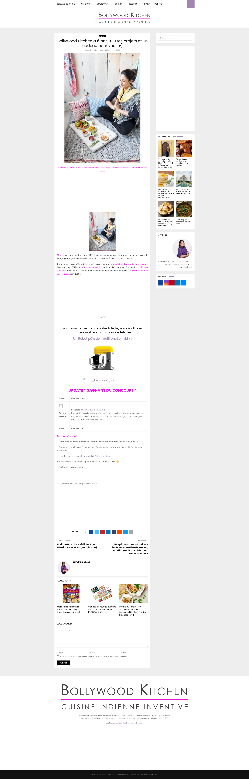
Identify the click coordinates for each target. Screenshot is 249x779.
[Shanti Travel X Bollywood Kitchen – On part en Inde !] (184, 179)
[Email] (184, 3)
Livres (147, 4)
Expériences (102, 4)
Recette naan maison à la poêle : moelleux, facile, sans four (166, 222)
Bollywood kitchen (66, 4)
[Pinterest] (178, 3)
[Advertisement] (102, 193)
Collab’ (118, 4)
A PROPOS (85, 4)
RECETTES (133, 4)
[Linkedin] (181, 3)
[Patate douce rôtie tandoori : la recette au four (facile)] (184, 148)
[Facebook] (172, 3)
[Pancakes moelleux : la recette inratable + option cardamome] (166, 179)
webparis (154, 774)
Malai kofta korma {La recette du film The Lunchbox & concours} (68, 609)
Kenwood (87, 456)
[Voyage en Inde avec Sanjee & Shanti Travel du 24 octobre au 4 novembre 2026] (166, 148)
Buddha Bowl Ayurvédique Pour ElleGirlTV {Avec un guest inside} (77, 546)
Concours (102, 36)
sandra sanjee (92, 50)
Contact (158, 4)
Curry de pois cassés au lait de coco (183, 221)
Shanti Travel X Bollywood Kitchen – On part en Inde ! (183, 191)
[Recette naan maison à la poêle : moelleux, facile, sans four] (166, 209)
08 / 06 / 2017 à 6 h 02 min (93, 410)
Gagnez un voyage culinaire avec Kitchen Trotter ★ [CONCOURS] (102, 609)
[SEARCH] (189, 38)
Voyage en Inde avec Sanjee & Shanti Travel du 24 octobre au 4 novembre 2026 (166, 163)
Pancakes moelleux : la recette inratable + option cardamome (166, 193)
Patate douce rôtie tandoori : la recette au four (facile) (184, 162)
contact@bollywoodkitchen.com (129, 723)
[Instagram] (175, 3)
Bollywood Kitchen (103, 456)
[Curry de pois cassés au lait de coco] (184, 209)
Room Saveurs (112, 267)
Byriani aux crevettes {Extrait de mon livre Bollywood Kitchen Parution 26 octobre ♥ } (133, 610)
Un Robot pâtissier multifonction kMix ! (102, 338)
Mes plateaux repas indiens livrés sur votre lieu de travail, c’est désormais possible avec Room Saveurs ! (129, 549)
